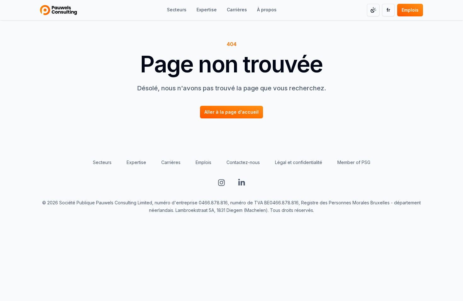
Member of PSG (353, 162)
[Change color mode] (373, 10)
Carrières (170, 162)
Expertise (136, 162)
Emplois (203, 162)
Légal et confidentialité (298, 162)
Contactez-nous (243, 162)
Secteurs (102, 162)
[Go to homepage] (58, 10)
